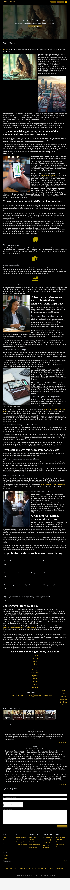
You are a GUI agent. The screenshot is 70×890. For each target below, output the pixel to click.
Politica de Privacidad (23, 868)
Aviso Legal (40, 868)
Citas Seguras (47, 842)
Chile (35, 679)
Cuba (35, 684)
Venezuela (35, 658)
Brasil (63, 705)
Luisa (34, 730)
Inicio (4, 837)
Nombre (7, 792)
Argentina (35, 676)
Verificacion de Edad (44, 870)
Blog (4, 840)
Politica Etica (33, 847)
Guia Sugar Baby (21, 842)
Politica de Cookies (32, 868)
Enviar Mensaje (62, 825)
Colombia (35, 655)
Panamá (35, 687)
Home (5, 49)
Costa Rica (35, 673)
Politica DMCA (52, 870)
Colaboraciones (60, 847)
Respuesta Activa (34, 844)
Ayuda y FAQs (47, 840)
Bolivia (35, 661)
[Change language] (66, 2)
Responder (62, 742)
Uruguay (63, 696)
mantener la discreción (48, 175)
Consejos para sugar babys (35, 26)
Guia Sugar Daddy (21, 844)
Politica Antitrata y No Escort (32, 870)
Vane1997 (34, 746)
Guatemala (63, 699)
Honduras (35, 667)
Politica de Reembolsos (48, 868)
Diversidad (32, 837)
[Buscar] (66, 861)
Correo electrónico (9, 797)
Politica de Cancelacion (59, 868)
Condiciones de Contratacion (11, 868)
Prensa (5, 858)
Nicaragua (35, 670)
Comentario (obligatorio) (8, 809)
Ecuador (63, 693)
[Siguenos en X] (4, 843)
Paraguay (35, 681)
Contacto (5, 855)
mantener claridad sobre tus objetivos (52, 485)
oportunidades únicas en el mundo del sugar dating (19, 628)
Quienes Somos (47, 837)
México (35, 664)
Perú (63, 690)
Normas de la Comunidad (20, 870)
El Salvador (63, 702)
